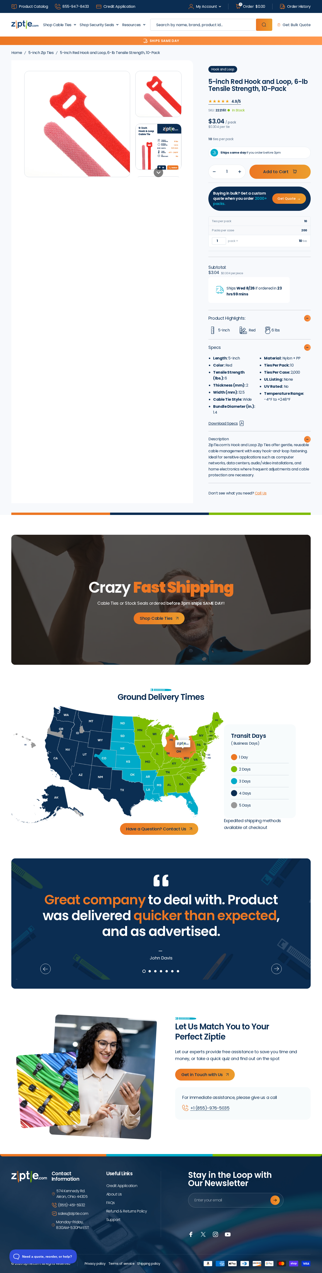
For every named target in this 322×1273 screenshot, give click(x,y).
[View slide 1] (144, 971)
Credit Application (119, 6)
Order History (299, 6)
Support (113, 1219)
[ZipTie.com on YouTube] (228, 1234)
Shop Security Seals (97, 25)
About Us (114, 1194)
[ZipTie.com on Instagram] (215, 1234)
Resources (131, 25)
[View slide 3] (155, 971)
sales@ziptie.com (73, 1213)
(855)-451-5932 (71, 1205)
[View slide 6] (172, 971)
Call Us (261, 493)
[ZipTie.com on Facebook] (191, 1234)
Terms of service (121, 1263)
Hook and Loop (222, 69)
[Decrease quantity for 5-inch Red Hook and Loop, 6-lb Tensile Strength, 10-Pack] (213, 172)
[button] (158, 94)
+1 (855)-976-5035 (209, 1108)
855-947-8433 (75, 6)
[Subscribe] (275, 1200)
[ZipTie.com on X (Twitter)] (203, 1234)
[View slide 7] (178, 971)
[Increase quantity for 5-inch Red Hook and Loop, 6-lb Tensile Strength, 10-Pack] (240, 172)
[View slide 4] (161, 971)
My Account (206, 6)
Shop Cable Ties (57, 25)
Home (16, 52)
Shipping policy (148, 1263)
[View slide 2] (150, 971)
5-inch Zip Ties (41, 52)
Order (252, 6)
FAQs (110, 1202)
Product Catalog (33, 6)
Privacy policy (95, 1263)
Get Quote (289, 198)
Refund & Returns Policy (126, 1211)
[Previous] (45, 969)
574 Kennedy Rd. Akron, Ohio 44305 (71, 1193)
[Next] (276, 969)
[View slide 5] (166, 971)
